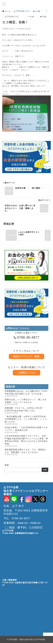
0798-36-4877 (28, 337)
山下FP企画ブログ (12, 16)
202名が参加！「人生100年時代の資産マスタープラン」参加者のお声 (26, 428)
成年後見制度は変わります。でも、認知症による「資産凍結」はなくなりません (25, 450)
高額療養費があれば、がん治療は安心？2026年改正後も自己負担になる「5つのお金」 (26, 392)
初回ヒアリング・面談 (26, 356)
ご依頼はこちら (26, 372)
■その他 (43, 16)
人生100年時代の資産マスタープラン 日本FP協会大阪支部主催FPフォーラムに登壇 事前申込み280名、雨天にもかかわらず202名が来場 (26, 440)
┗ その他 (29, 16)
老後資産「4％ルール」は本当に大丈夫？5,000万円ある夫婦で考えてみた (24, 409)
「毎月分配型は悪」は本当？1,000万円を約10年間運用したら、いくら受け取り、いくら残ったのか (26, 419)
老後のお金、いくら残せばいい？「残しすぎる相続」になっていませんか (25, 400)
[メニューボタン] (4, 4)
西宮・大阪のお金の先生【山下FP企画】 (30, 639)
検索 (7, 465)
